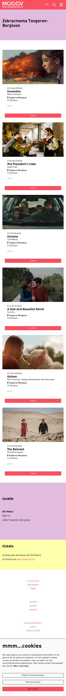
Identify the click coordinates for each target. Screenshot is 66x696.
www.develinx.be (25, 559)
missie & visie (33, 581)
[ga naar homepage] (12, 5)
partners (33, 606)
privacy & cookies (33, 631)
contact (33, 627)
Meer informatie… (22, 666)
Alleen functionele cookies (33, 675)
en (46, 5)
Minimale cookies (33, 682)
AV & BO (33, 602)
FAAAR (33, 589)
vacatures (33, 610)
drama (10, 106)
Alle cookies (33, 689)
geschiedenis (33, 585)
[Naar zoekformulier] (54, 4)
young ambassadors (33, 623)
